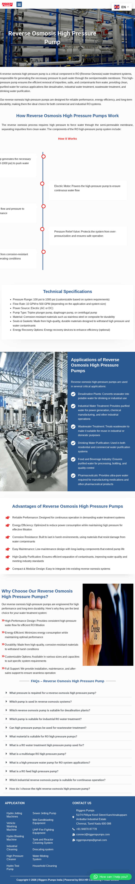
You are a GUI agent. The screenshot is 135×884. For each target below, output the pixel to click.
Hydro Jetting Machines (14, 815)
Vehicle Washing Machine (12, 826)
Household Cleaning (45, 865)
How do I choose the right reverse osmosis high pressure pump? (49, 788)
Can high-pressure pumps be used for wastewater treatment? (47, 727)
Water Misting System (40, 858)
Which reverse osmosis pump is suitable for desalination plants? (49, 710)
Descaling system (43, 849)
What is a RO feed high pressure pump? (33, 771)
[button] (19, 4)
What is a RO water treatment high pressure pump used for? (46, 745)
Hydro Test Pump (13, 867)
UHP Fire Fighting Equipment (43, 831)
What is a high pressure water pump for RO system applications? (49, 762)
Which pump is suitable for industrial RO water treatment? (45, 719)
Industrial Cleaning (12, 848)
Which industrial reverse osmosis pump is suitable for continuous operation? (57, 780)
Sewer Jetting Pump (44, 813)
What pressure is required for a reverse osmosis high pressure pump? (52, 693)
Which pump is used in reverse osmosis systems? (40, 701)
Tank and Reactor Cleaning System (43, 841)
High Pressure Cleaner (15, 858)
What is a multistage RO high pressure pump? (37, 754)
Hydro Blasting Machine (15, 838)
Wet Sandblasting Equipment (43, 821)
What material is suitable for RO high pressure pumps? (43, 736)
